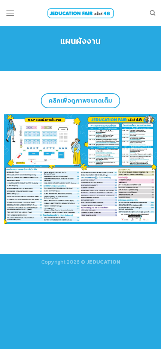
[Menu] (10, 13)
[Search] (152, 13)
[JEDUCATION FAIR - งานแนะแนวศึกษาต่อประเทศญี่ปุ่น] (80, 13)
